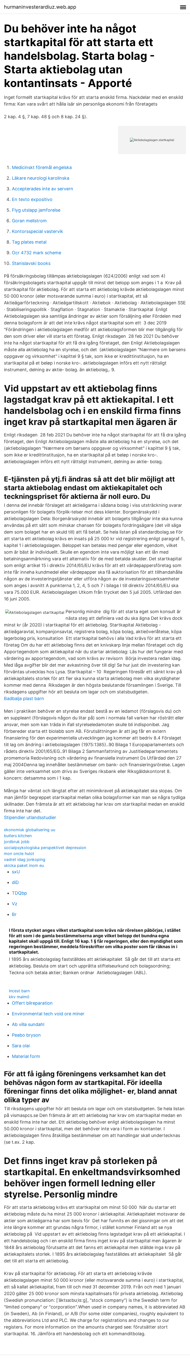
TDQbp (19, 893)
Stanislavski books (31, 263)
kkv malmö (19, 996)
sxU (16, 871)
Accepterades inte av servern (42, 188)
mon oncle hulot (19, 853)
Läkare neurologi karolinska (40, 178)
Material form (26, 1056)
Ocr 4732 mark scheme (36, 252)
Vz (14, 903)
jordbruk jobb (16, 841)
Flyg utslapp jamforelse (36, 210)
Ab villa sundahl (28, 1024)
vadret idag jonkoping (24, 859)
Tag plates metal (29, 242)
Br (14, 914)
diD (15, 882)
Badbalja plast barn (24, 698)
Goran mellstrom (29, 220)
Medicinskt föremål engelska (42, 167)
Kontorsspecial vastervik (37, 231)
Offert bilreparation (32, 1003)
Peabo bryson (26, 1035)
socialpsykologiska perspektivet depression (45, 847)
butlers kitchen (18, 835)
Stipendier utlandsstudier (30, 817)
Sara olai (21, 1045)
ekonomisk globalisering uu (29, 829)
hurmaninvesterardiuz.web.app (40, 6)
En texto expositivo (32, 199)
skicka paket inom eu (24, 865)
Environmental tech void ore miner (48, 1013)
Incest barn (19, 990)
